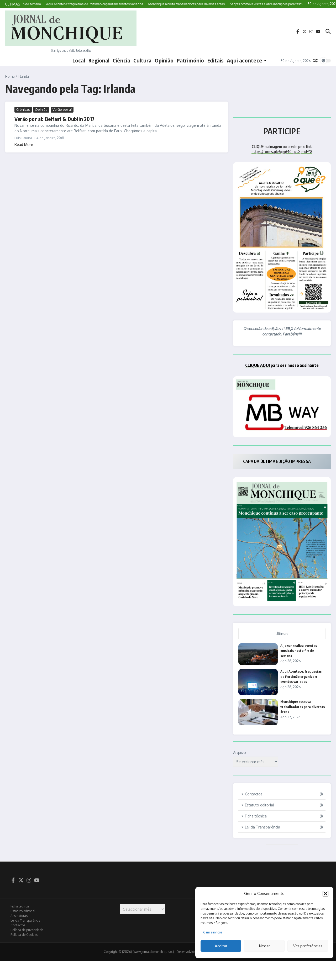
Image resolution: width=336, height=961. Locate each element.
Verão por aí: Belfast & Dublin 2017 (54, 118)
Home (10, 76)
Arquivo (239, 752)
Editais (215, 60)
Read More (23, 144)
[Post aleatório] (315, 61)
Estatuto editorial (22, 911)
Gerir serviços (212, 932)
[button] (325, 893)
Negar (264, 945)
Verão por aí (62, 109)
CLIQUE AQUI (257, 365)
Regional (98, 60)
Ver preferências (307, 945)
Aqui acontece (244, 60)
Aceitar (221, 945)
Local (78, 60)
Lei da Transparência (25, 920)
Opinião (164, 60)
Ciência (121, 60)
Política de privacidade (26, 930)
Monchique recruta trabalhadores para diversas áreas (302, 706)
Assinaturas (19, 916)
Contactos (17, 925)
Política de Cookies (24, 935)
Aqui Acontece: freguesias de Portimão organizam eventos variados (301, 676)
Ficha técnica (19, 906)
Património (190, 60)
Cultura (142, 60)
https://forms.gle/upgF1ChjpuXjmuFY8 (281, 151)
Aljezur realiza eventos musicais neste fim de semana (298, 650)
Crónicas (23, 109)
